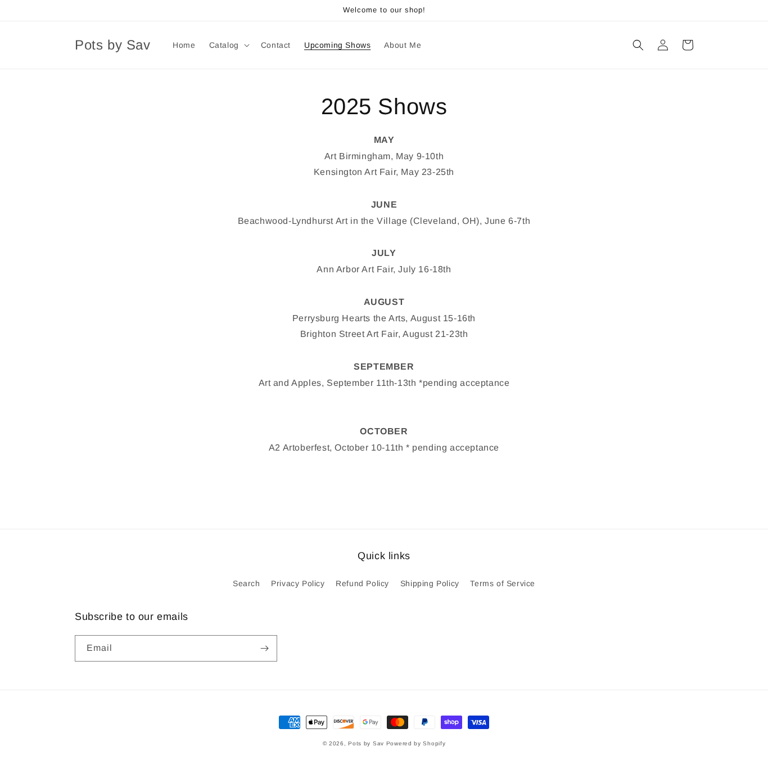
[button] (228, 45)
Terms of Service (502, 583)
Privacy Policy (297, 583)
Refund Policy (362, 583)
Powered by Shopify (416, 743)
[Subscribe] (264, 648)
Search (246, 583)
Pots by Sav (366, 743)
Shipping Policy (429, 583)
